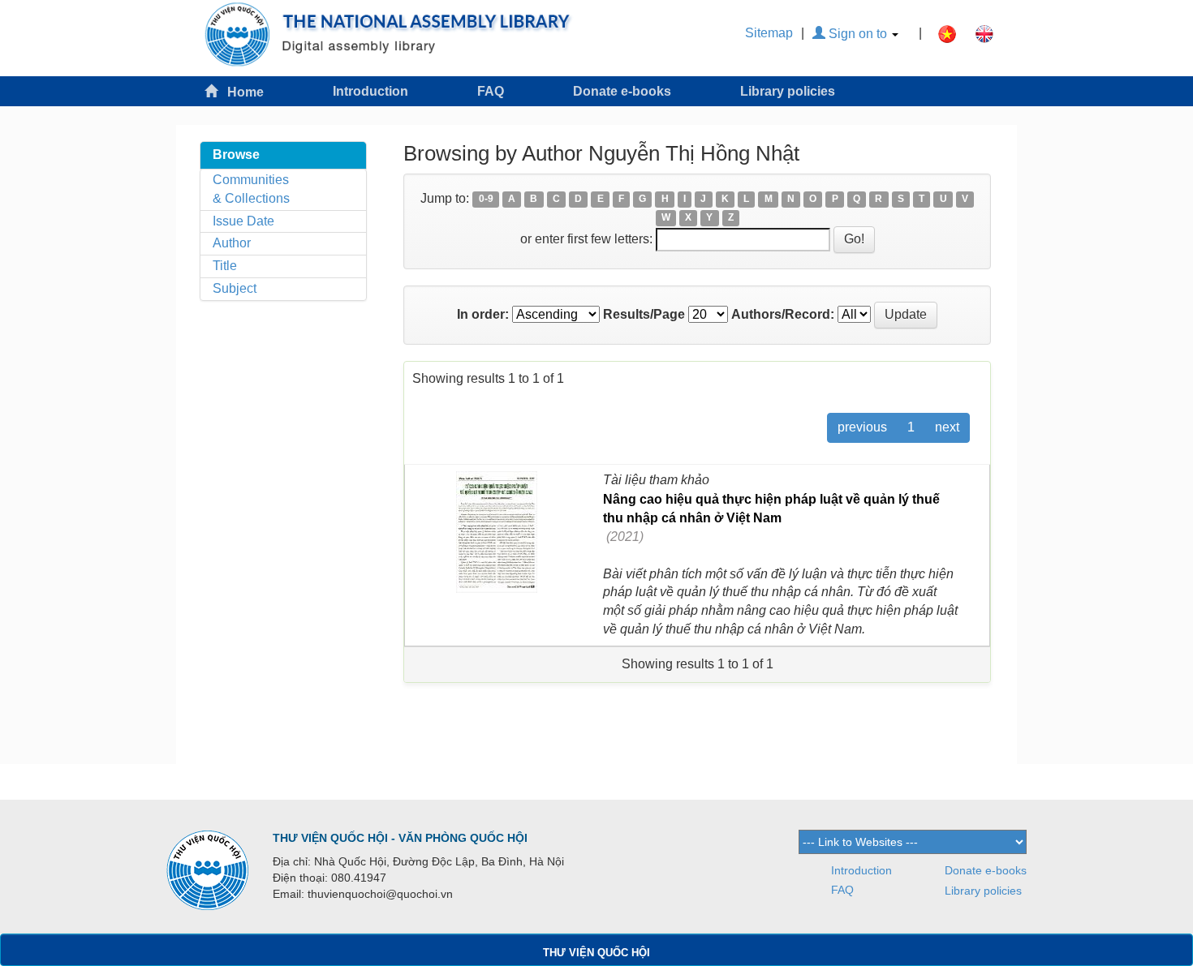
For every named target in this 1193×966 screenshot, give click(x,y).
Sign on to (857, 34)
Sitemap (769, 33)
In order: (483, 314)
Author (232, 243)
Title (225, 266)
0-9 (486, 199)
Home (240, 92)
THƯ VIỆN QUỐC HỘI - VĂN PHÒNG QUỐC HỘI (400, 837)
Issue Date (243, 221)
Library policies (787, 91)
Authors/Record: (782, 314)
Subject (234, 288)
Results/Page (644, 314)
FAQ (490, 91)
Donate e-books (622, 91)
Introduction (370, 91)
